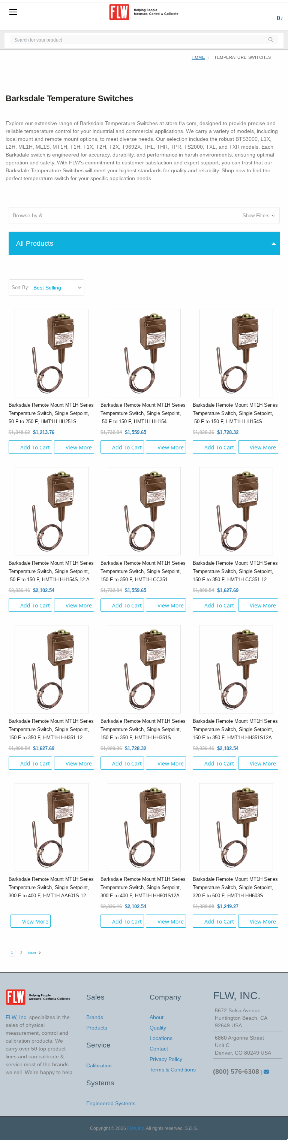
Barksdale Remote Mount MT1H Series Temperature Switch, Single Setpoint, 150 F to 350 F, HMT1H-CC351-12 (235, 571)
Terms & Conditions (173, 1070)
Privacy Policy (166, 1059)
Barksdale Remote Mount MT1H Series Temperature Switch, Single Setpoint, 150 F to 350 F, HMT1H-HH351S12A (235, 729)
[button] (144, 215)
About (157, 1017)
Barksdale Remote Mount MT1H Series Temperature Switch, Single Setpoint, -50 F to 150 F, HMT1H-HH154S (235, 413)
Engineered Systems (110, 1103)
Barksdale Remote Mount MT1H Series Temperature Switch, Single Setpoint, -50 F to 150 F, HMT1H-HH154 (143, 413)
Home (198, 57)
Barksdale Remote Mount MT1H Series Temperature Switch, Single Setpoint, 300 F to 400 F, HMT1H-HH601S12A (143, 887)
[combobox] (136, 39)
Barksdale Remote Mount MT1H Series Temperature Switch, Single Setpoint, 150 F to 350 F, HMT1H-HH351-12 (51, 729)
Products (96, 1028)
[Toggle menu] (13, 12)
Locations (161, 1038)
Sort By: (21, 287)
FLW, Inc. (136, 1128)
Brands (94, 1017)
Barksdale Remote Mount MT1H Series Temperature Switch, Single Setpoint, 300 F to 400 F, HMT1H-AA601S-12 (51, 887)
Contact (159, 1049)
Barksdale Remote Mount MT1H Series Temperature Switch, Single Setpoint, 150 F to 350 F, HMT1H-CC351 (143, 571)
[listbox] (58, 287)
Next (32, 953)
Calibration (99, 1065)
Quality (158, 1028)
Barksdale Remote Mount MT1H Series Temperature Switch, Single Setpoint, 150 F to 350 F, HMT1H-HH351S (143, 729)
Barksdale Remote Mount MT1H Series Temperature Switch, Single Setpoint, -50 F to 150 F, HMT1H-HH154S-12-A (51, 571)
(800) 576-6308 (236, 1071)
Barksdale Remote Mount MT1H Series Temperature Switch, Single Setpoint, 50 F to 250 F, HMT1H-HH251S (51, 413)
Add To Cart (35, 447)
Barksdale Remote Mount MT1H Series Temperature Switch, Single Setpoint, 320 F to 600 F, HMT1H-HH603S (235, 887)
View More (79, 447)
